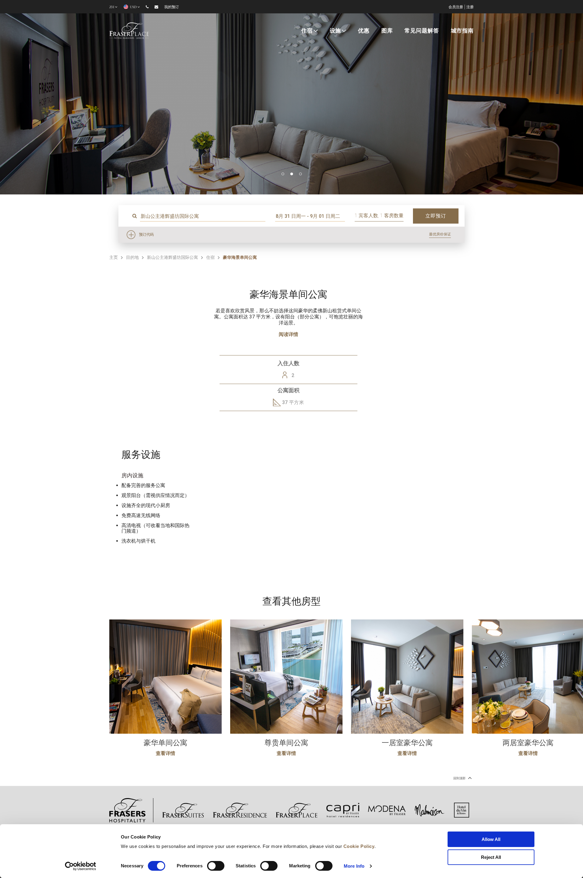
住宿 (307, 31)
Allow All (491, 839)
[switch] (215, 866)
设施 (335, 31)
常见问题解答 (421, 31)
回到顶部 (459, 778)
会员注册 (455, 7)
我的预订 (171, 7)
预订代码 (146, 234)
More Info (354, 866)
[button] (282, 174)
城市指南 (462, 31)
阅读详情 (288, 334)
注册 (470, 7)
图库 (387, 31)
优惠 (364, 31)
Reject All (491, 857)
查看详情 (165, 753)
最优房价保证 (440, 234)
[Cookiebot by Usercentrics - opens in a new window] (80, 866)
